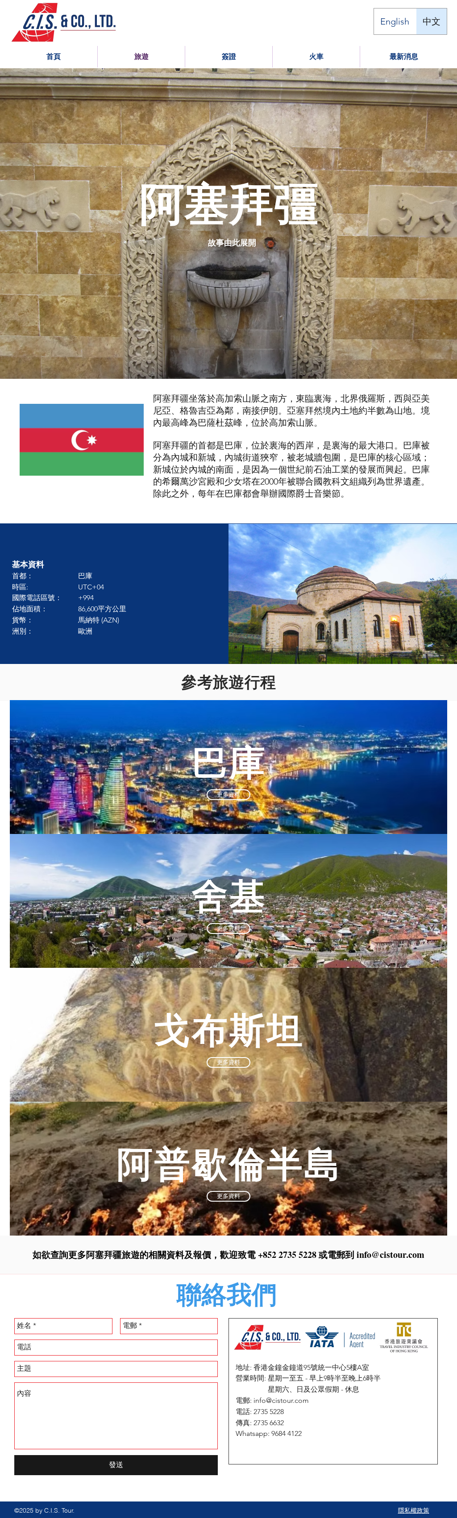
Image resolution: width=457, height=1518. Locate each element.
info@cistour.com (390, 1254)
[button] (316, 56)
